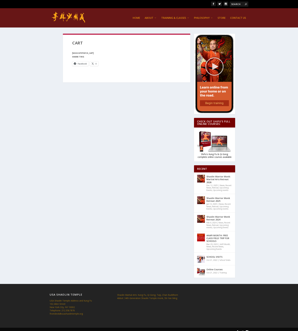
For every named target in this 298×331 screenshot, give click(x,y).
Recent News (217, 246)
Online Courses (214, 269)
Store (222, 18)
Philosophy (202, 18)
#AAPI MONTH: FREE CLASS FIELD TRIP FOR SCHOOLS (217, 238)
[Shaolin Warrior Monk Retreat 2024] (201, 219)
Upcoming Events (220, 227)
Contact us (238, 18)
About (149, 18)
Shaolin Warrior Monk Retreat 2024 (218, 218)
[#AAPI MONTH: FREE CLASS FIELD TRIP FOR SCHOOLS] (201, 237)
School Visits (224, 260)
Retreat (215, 187)
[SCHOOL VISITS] (201, 259)
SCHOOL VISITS (214, 256)
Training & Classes (173, 18)
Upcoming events (220, 190)
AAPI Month (225, 244)
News (222, 185)
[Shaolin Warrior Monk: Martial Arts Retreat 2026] (201, 179)
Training (223, 272)
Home (136, 18)
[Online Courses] (201, 271)
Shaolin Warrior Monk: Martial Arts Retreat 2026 (218, 179)
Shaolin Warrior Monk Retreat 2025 (218, 199)
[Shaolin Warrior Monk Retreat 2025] (201, 200)
